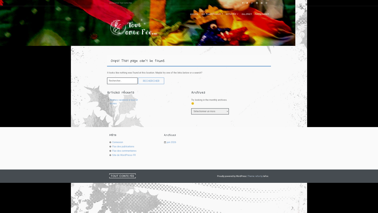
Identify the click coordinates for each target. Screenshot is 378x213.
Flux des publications (123, 146)
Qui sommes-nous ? (212, 14)
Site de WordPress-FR (124, 155)
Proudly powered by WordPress (231, 176)
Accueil (194, 14)
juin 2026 (171, 142)
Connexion (117, 142)
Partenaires (262, 14)
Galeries (247, 14)
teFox (265, 176)
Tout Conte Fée (122, 176)
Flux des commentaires (124, 150)
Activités (231, 14)
